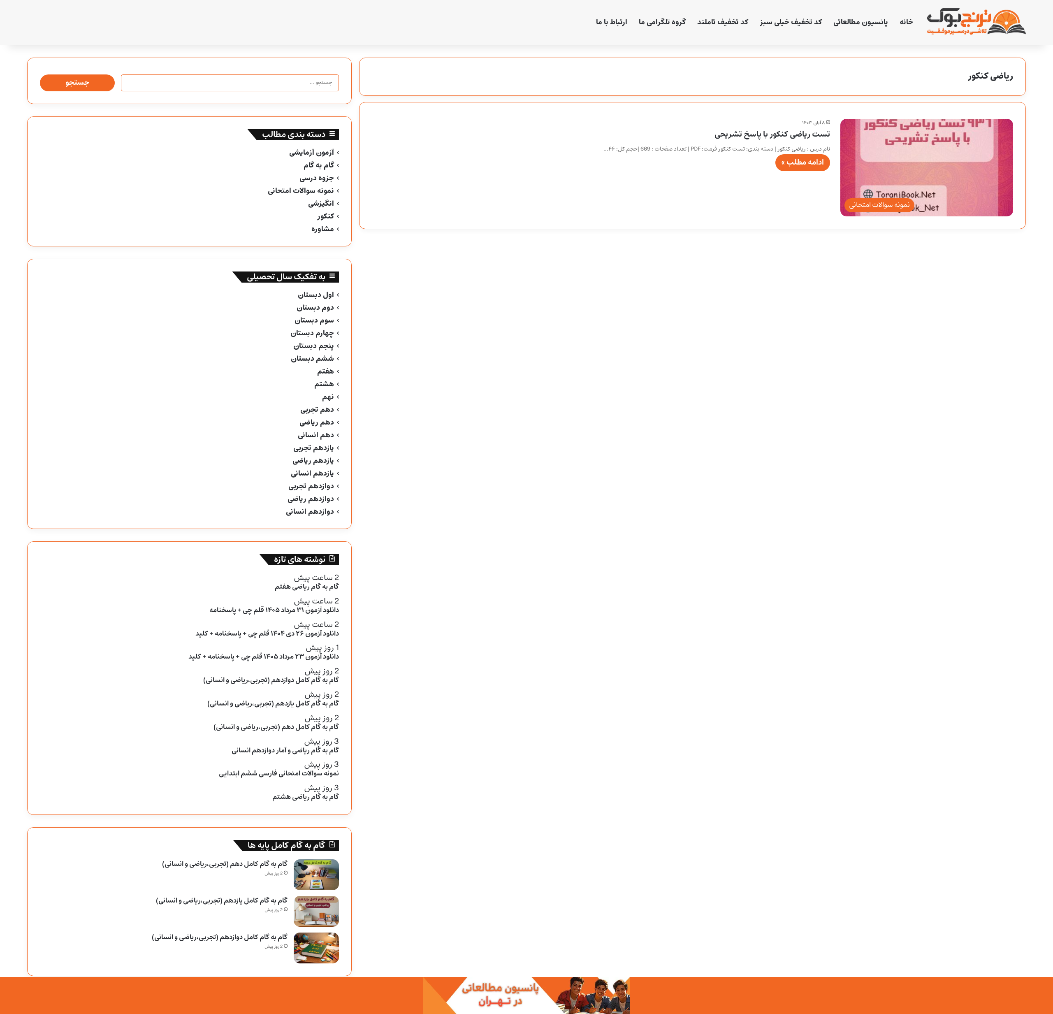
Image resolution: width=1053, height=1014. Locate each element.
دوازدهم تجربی (311, 486)
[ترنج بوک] (976, 22)
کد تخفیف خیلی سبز (791, 22)
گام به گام (319, 166)
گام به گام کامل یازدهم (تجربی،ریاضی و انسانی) (222, 900)
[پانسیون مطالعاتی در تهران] (526, 995)
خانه (906, 22)
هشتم (324, 384)
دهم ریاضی (316, 423)
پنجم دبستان (313, 346)
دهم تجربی (317, 410)
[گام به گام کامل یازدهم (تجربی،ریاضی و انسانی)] (316, 911)
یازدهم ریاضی (313, 461)
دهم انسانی (316, 435)
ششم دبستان (312, 359)
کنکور (325, 217)
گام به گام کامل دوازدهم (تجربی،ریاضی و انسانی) (220, 937)
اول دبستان (316, 295)
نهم (328, 397)
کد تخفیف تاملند (722, 22)
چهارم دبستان (312, 333)
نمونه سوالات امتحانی (301, 191)
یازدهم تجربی (313, 448)
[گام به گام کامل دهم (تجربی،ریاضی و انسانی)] (316, 874)
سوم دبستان (314, 321)
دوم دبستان (315, 308)
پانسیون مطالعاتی (860, 22)
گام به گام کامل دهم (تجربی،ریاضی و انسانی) (225, 864)
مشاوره (322, 229)
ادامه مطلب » (803, 162)
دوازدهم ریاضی (311, 499)
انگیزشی (321, 204)
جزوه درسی (316, 178)
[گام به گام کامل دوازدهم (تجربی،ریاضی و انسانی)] (316, 948)
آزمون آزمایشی (311, 153)
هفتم (325, 372)
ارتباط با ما (611, 22)
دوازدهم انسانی (310, 512)
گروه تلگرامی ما (662, 22)
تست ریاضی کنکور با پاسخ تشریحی (772, 134)
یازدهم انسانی (312, 474)
